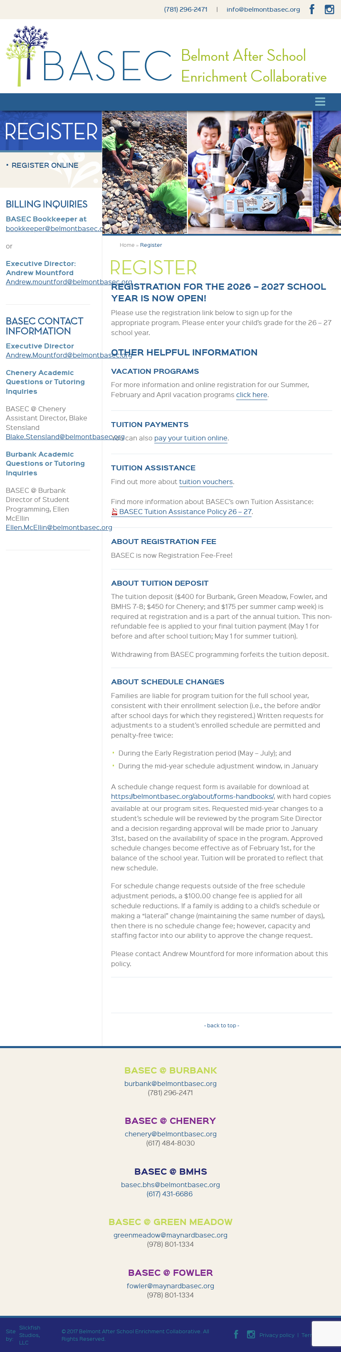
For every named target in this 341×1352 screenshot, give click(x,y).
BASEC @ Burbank (170, 1070)
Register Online (45, 165)
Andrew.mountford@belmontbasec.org (69, 281)
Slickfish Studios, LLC (29, 1335)
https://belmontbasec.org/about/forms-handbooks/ (192, 796)
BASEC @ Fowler (170, 1272)
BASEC (90, 56)
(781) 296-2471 (186, 9)
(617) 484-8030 (170, 1142)
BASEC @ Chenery (170, 1120)
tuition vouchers (206, 481)
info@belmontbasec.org (263, 9)
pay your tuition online (190, 437)
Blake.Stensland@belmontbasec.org (65, 436)
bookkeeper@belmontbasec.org (58, 228)
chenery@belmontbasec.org (171, 1133)
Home (127, 244)
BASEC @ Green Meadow (171, 1221)
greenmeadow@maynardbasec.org (170, 1234)
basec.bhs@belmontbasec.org (170, 1184)
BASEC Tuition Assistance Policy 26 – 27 (185, 511)
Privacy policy (276, 1334)
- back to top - (221, 1025)
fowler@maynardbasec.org (170, 1285)
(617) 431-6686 (170, 1193)
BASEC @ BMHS (170, 1171)
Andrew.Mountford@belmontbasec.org (69, 354)
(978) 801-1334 (170, 1244)
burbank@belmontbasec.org (170, 1083)
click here (251, 394)
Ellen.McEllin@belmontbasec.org (59, 527)
